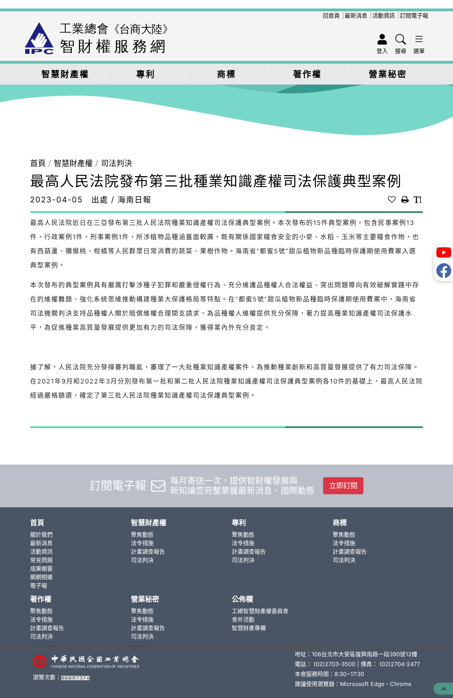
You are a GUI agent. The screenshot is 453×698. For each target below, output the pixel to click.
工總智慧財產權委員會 (260, 611)
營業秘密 (388, 74)
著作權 (307, 74)
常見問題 (41, 560)
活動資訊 (383, 15)
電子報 (38, 585)
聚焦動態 (142, 534)
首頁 (38, 163)
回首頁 (331, 15)
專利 (145, 74)
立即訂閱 (343, 485)
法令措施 (142, 543)
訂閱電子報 (414, 15)
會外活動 (243, 619)
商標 (226, 74)
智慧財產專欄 (249, 627)
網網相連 (41, 577)
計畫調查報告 (148, 551)
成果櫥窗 (41, 568)
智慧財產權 (65, 74)
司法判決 (116, 163)
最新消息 (356, 15)
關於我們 (41, 534)
